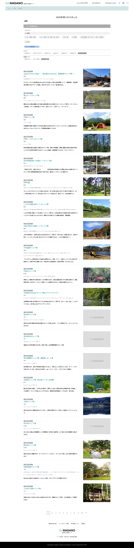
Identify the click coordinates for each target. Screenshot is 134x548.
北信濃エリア (27, 53)
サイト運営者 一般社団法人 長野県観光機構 (67, 536)
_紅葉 (74, 37)
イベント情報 (36, 59)
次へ (85, 512)
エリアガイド (96, 3)
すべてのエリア (82, 53)
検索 (15, 8)
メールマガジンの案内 (64, 523)
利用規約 (83, 523)
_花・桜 (66, 37)
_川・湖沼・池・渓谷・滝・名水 (50, 37)
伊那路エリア (73, 53)
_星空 (27, 42)
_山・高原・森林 (31, 37)
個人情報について (75, 523)
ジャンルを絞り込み (32, 26)
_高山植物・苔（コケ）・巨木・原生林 (92, 37)
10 (82, 513)
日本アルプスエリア (38, 53)
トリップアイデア (82, 3)
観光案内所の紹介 (53, 523)
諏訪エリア (56, 53)
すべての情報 (45, 59)
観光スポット (27, 59)
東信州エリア (47, 53)
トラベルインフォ (110, 3)
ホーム (9, 8)
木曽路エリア (64, 53)
